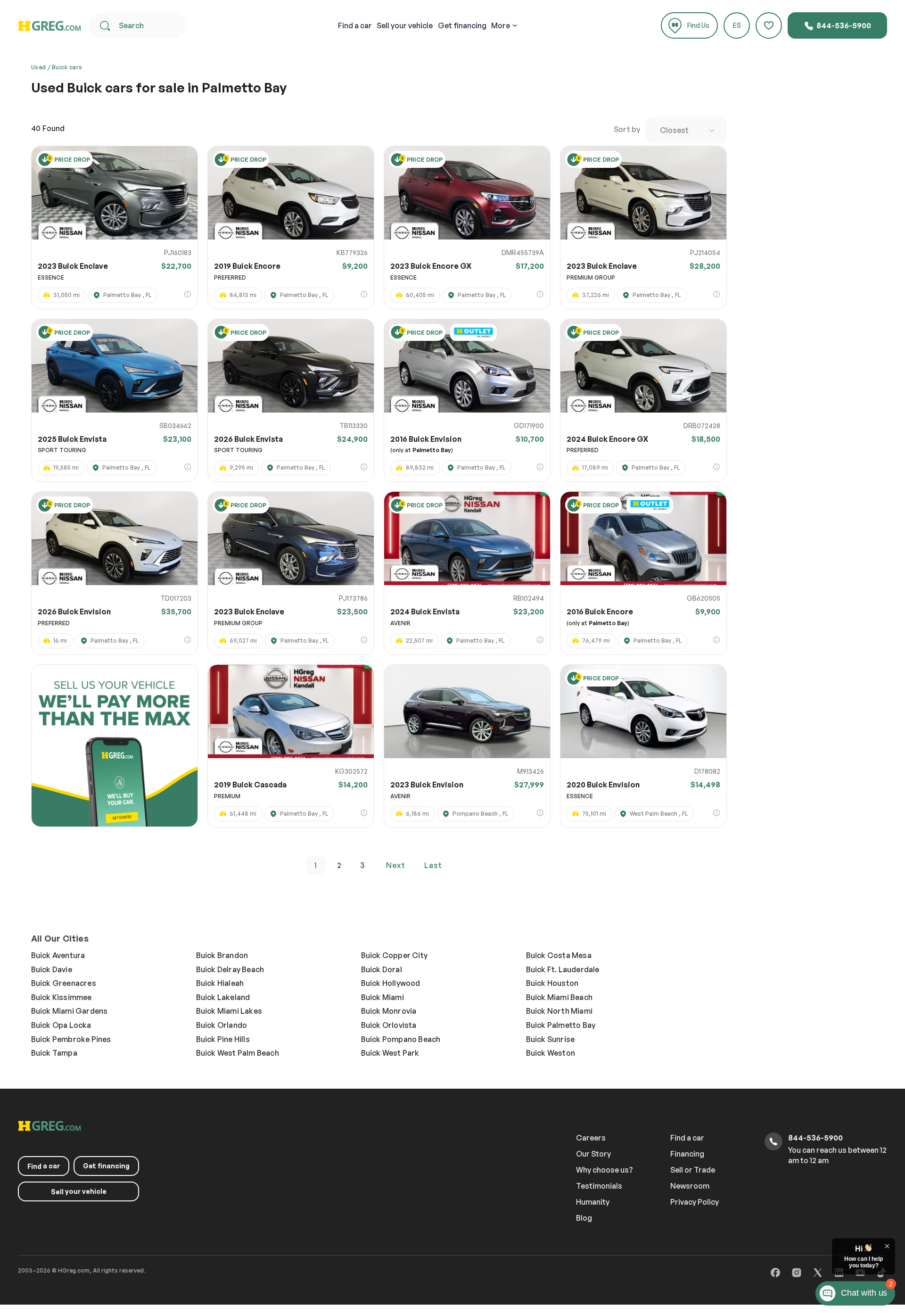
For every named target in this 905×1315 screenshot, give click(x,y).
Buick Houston (552, 983)
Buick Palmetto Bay (561, 1025)
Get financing (462, 25)
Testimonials (599, 1186)
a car (355, 25)
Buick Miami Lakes (229, 1011)
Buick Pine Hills (223, 1039)
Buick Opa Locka (61, 1025)
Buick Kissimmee (61, 997)
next (395, 865)
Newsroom (689, 1186)
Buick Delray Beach (230, 969)
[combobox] (686, 129)
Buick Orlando (221, 1025)
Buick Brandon (222, 955)
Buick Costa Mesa (559, 955)
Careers (591, 1137)
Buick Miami (382, 997)
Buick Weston (550, 1053)
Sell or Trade (692, 1169)
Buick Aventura (58, 955)
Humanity (592, 1202)
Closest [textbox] (674, 130)
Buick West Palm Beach (237, 1053)
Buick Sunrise (550, 1039)
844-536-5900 (843, 25)
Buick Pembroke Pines (71, 1039)
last (433, 865)
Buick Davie (51, 969)
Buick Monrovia (389, 1011)
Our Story (593, 1153)
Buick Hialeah (220, 983)
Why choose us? (604, 1169)
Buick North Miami (559, 1011)
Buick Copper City (394, 955)
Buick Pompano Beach (401, 1039)
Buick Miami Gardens (69, 1011)
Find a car (687, 1137)
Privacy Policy (694, 1202)
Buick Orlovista (389, 1025)
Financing (687, 1153)
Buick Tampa (54, 1053)
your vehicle (405, 25)
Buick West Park (390, 1053)
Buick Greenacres (63, 983)
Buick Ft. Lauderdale (563, 969)
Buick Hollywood (390, 983)
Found (48, 128)
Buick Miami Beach (559, 997)
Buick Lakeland (223, 997)
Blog (584, 1218)
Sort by (627, 129)
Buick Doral (381, 969)
